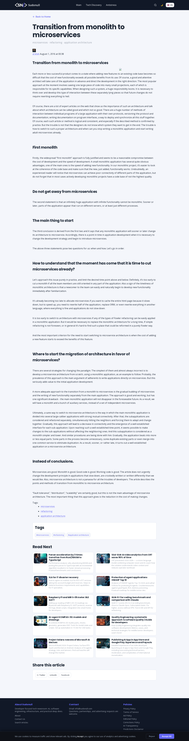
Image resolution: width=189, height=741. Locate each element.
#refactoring (58, 535)
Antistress (111, 5)
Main (78, 5)
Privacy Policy (129, 708)
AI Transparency (130, 725)
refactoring (46, 511)
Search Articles (21, 722)
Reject (152, 736)
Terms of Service (131, 712)
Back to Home (43, 16)
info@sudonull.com (83, 708)
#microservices (42, 535)
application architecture (53, 516)
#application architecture (78, 535)
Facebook (65, 675)
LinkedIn (53, 675)
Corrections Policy (131, 722)
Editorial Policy (130, 719)
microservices (48, 506)
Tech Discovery (94, 5)
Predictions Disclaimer (133, 729)
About (17, 715)
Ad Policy (127, 715)
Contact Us (20, 719)
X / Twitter (41, 675)
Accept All (166, 736)
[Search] (155, 4)
